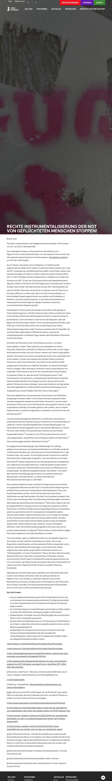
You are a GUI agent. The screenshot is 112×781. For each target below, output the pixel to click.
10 (8, 708)
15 (7, 758)
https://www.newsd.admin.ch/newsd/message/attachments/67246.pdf (36, 703)
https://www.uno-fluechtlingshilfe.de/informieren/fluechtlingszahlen (35, 644)
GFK (10, 692)
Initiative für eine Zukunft (92, 9)
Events (99, 3)
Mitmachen (70, 9)
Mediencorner (20, 1)
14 (7, 751)
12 (7, 726)
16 (7, 763)
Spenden (87, 3)
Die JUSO (28, 9)
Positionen (42, 9)
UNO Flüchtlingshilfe (16, 680)
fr (28, 2)
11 (7, 715)
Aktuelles (56, 9)
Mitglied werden (70, 3)
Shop (10, 1)
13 (7, 734)
